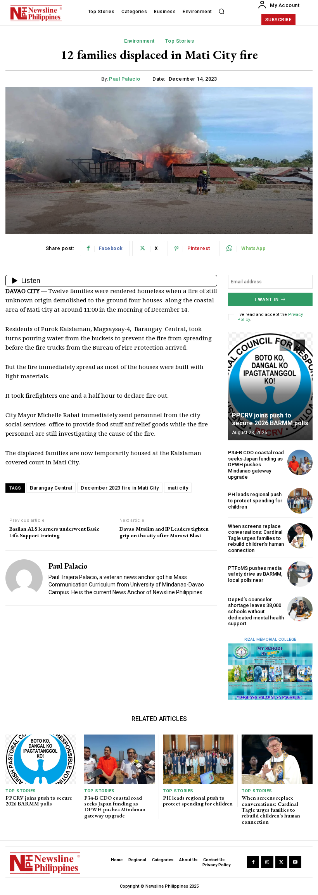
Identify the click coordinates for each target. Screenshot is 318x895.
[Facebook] (253, 862)
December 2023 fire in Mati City (120, 488)
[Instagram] (267, 862)
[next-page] (299, 345)
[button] (221, 12)
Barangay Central (51, 488)
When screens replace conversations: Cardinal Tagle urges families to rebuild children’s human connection (256, 538)
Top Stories (179, 41)
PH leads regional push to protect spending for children (255, 500)
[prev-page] (285, 345)
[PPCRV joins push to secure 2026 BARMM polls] (270, 386)
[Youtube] (295, 862)
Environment (139, 41)
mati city (178, 488)
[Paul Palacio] (24, 578)
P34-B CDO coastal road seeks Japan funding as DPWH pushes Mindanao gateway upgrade (256, 464)
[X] (281, 862)
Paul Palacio (124, 79)
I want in (267, 299)
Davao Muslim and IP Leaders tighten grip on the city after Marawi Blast (164, 532)
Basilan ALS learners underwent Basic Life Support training (54, 532)
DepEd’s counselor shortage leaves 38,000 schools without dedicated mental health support (256, 611)
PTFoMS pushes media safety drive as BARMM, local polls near (255, 574)
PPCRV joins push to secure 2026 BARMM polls (270, 419)
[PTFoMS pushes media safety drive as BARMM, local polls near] (300, 573)
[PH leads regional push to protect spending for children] (300, 500)
